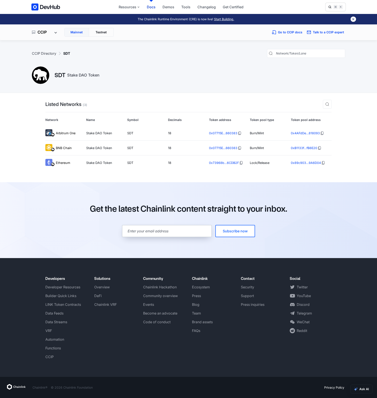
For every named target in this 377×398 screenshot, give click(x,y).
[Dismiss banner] (353, 19)
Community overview (160, 296)
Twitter (302, 287)
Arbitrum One (65, 133)
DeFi (98, 296)
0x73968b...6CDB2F (224, 163)
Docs (151, 7)
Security (247, 287)
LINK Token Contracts (63, 304)
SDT (66, 53)
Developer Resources (62, 287)
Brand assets (202, 322)
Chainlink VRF (105, 304)
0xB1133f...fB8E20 (304, 148)
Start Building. (224, 19)
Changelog (206, 7)
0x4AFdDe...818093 (305, 133)
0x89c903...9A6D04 (306, 163)
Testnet (101, 32)
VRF (48, 330)
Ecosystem (201, 287)
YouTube (304, 296)
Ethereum (63, 163)
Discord (303, 304)
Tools (185, 7)
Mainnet (76, 32)
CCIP (49, 357)
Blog (195, 304)
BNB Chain (64, 148)
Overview (102, 287)
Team (196, 313)
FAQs (196, 330)
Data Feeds (54, 313)
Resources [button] (127, 7)
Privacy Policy (334, 387)
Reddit (302, 330)
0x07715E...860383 (223, 133)
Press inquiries (252, 304)
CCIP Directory (44, 53)
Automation (54, 339)
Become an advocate (160, 313)
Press (196, 296)
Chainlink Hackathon (160, 287)
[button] (327, 104)
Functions (53, 348)
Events (148, 304)
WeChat (303, 322)
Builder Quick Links (60, 296)
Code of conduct (157, 322)
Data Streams (56, 322)
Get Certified (233, 7)
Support (247, 296)
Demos (168, 7)
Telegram (304, 313)
